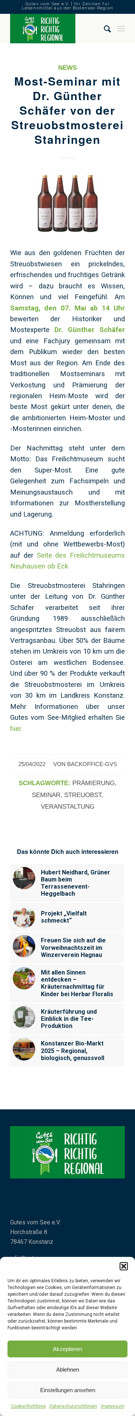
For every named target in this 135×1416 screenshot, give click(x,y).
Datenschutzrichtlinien (73, 1406)
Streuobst (82, 795)
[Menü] (121, 28)
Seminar (46, 795)
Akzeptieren (67, 1349)
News (67, 67)
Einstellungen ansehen (67, 1390)
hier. (16, 728)
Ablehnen (67, 1369)
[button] (124, 1266)
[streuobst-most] (67, 203)
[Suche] (104, 28)
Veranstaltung (67, 806)
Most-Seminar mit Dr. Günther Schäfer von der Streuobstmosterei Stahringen (67, 110)
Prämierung (93, 783)
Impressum (112, 1406)
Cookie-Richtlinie (28, 1406)
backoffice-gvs (92, 764)
